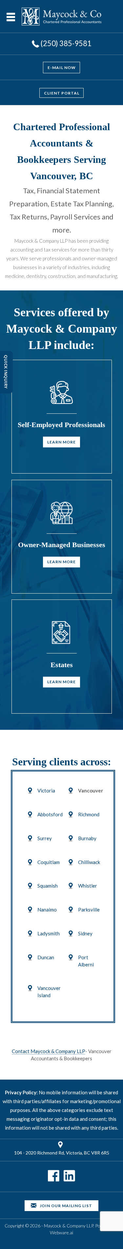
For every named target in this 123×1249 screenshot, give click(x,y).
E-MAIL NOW (62, 67)
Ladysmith (48, 933)
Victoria (46, 790)
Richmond (88, 814)
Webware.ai (61, 1232)
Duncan (45, 957)
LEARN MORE (61, 442)
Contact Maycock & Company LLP (48, 1051)
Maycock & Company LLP (68, 1225)
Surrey (44, 838)
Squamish (47, 886)
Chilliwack (89, 862)
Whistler (87, 886)
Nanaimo (47, 909)
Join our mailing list (65, 1205)
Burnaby (87, 838)
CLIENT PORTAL (61, 92)
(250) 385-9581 (66, 43)
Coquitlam (48, 862)
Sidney (85, 933)
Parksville (89, 909)
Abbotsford (50, 814)
